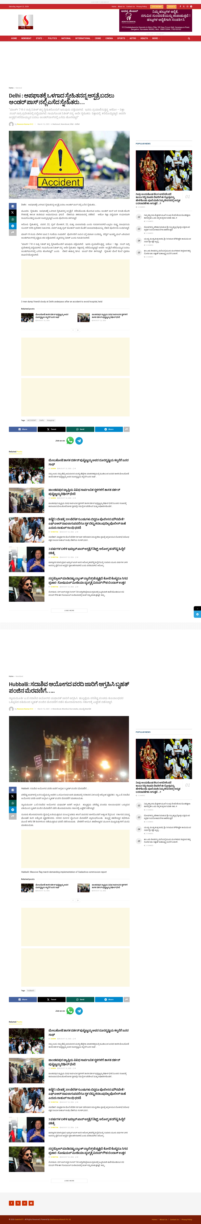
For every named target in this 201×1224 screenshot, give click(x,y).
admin (53, 468)
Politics (52, 38)
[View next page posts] (78, 330)
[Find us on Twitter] (184, 6)
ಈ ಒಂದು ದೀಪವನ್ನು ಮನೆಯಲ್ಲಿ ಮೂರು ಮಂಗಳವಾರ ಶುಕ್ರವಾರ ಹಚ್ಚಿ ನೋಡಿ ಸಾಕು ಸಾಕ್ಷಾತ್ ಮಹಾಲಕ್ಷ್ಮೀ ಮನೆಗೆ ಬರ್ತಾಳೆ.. (167, 252)
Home (114, 7)
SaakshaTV (19, 1219)
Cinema (109, 38)
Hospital (50, 420)
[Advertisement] (100, 64)
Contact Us (130, 7)
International (82, 38)
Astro (133, 38)
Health (144, 38)
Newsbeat (26, 38)
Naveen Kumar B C (25, 124)
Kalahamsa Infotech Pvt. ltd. (60, 1219)
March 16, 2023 (43, 124)
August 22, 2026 (43, 320)
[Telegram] (197, 614)
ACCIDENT (31, 420)
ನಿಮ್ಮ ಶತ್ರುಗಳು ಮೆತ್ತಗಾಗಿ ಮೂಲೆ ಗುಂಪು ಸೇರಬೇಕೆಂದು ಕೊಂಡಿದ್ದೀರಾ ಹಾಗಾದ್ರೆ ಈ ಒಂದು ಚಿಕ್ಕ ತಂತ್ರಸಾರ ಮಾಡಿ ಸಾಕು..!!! (167, 216)
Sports (171, 7)
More (155, 38)
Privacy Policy (141, 7)
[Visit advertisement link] (155, 20)
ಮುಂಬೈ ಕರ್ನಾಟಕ (85, 709)
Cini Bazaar (157, 7)
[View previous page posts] (73, 330)
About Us (121, 7)
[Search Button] (189, 38)
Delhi (42, 420)
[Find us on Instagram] (187, 6)
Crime (98, 38)
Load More (69, 610)
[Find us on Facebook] (180, 6)
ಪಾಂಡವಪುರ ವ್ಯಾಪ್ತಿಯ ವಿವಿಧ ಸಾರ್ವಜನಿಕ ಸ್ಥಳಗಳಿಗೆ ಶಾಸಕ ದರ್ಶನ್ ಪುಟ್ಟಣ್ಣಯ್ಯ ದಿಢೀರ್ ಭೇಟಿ (110, 315)
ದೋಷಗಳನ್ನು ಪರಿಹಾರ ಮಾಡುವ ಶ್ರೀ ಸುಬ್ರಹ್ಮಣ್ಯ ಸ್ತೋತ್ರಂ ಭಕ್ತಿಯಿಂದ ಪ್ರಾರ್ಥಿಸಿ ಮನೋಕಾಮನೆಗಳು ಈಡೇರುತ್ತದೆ (167, 228)
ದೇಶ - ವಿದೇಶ (74, 124)
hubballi (30, 991)
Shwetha (54, 532)
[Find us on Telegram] (191, 6)
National (66, 38)
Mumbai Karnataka (70, 709)
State (39, 38)
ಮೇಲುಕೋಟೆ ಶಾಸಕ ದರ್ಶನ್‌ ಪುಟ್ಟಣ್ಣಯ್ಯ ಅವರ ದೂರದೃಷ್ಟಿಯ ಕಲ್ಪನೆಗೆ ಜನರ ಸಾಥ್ (52, 315)
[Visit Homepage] (26, 22)
